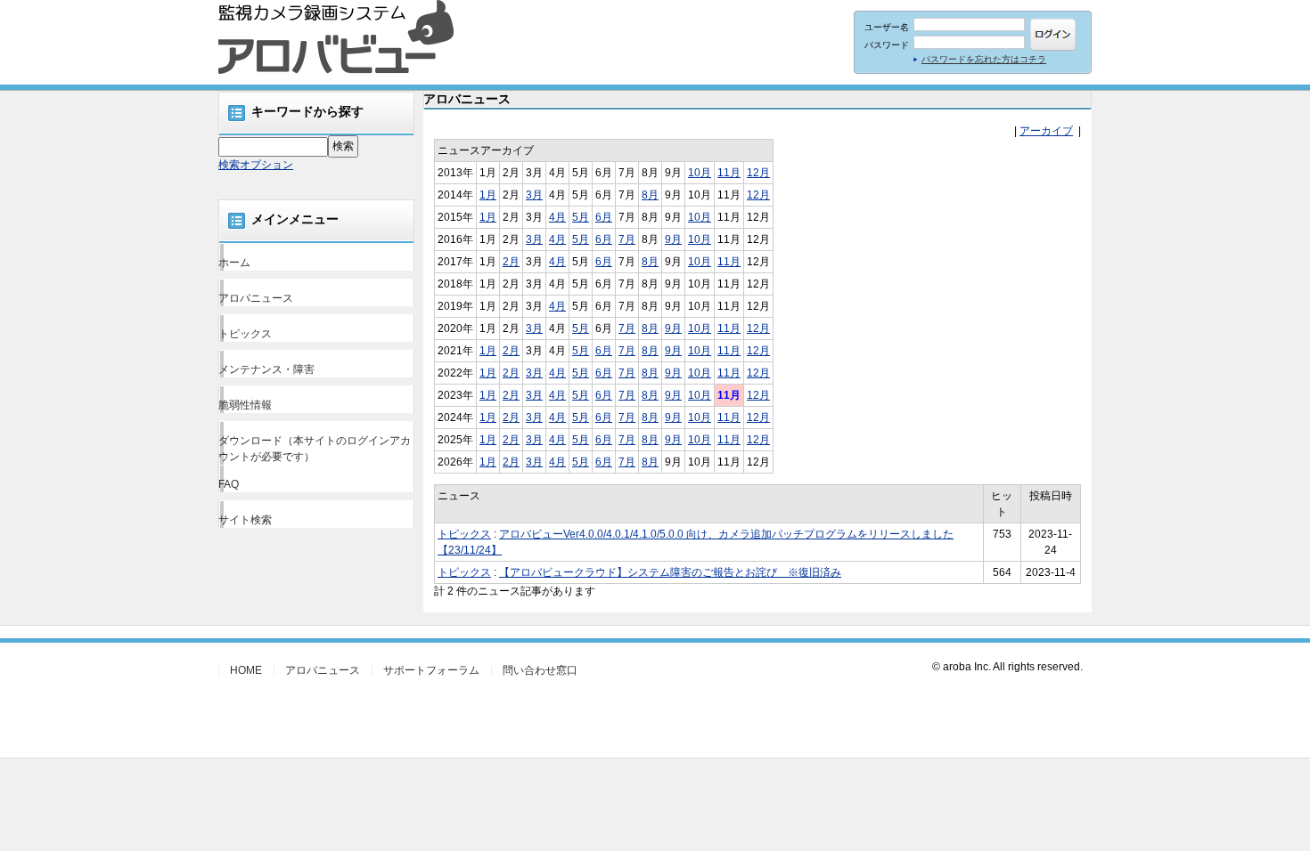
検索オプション (255, 164)
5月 (580, 217)
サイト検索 (245, 520)
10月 (699, 172)
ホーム (234, 262)
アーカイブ (1046, 131)
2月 (511, 261)
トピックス (245, 334)
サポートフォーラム (431, 670)
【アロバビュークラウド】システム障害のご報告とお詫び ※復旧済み (670, 572)
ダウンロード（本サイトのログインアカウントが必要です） (314, 448)
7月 (626, 239)
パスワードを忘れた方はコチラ (983, 59)
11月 (729, 172)
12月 (758, 172)
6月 (603, 217)
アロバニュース (255, 298)
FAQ (228, 484)
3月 (534, 195)
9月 (673, 239)
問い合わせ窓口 (540, 670)
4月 (557, 217)
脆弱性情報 (245, 405)
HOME (246, 670)
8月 (650, 195)
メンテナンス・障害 (266, 369)
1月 (487, 195)
